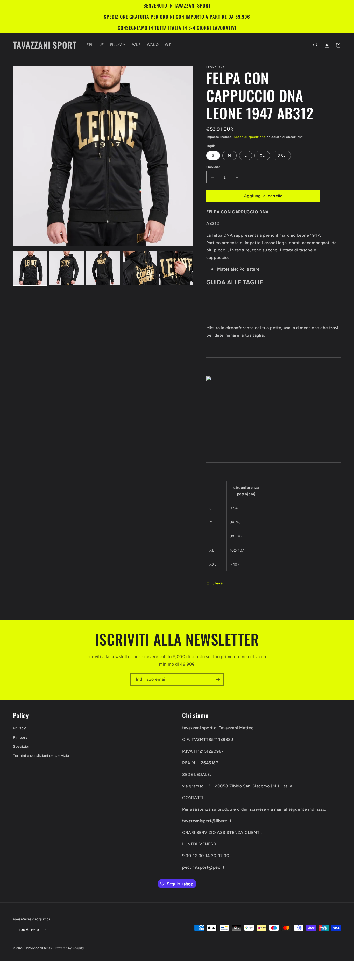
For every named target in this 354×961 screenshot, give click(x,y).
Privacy (19, 728)
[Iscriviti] (217, 679)
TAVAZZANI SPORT (40, 948)
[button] (315, 45)
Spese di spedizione (250, 137)
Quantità (213, 167)
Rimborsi (21, 737)
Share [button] (217, 583)
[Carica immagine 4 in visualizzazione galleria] (140, 268)
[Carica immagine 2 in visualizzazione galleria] (66, 268)
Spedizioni (22, 746)
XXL (281, 155)
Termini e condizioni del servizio (41, 755)
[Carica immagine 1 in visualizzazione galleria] (30, 268)
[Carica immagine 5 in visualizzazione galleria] (176, 268)
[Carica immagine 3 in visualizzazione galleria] (103, 268)
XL (262, 155)
